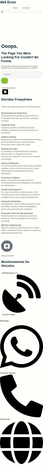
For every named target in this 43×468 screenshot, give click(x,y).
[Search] (4, 81)
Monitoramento (8, 273)
